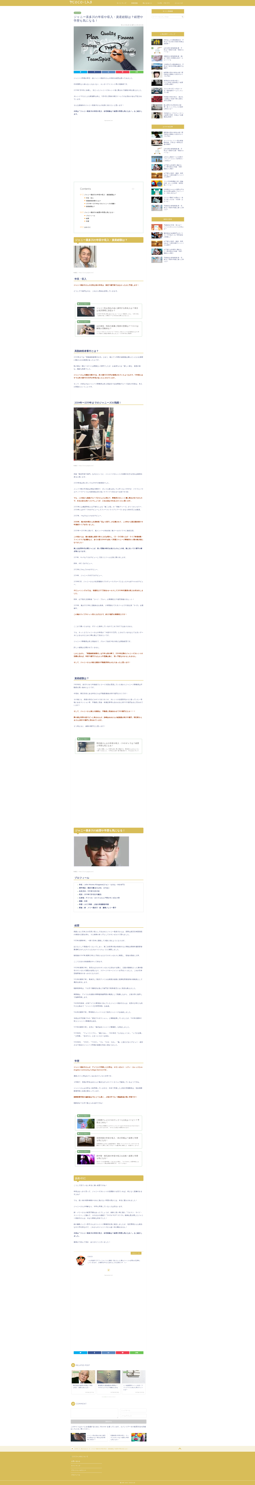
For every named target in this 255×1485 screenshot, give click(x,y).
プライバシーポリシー (78, 1470)
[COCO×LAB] (81, 4)
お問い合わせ (75, 1461)
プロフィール (75, 1475)
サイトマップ (121, 3)
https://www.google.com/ (86, 272)
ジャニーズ (179, 3)
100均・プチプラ (163, 3)
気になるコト (147, 3)
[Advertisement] (108, 136)
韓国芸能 (134, 3)
